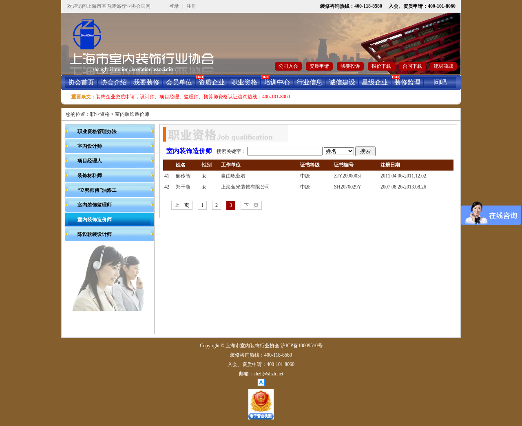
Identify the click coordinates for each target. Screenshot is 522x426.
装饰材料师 (89, 175)
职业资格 (244, 82)
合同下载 (412, 66)
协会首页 (81, 82)
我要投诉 (350, 66)
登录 (174, 6)
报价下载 (381, 66)
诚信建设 (342, 82)
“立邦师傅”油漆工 (97, 190)
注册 (191, 6)
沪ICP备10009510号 (302, 345)
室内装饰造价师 (132, 114)
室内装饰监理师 (94, 205)
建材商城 (443, 66)
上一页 (182, 205)
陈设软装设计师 (94, 234)
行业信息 (309, 82)
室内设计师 (89, 146)
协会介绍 (114, 82)
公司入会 (288, 66)
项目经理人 (89, 161)
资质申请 (319, 66)
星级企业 (375, 82)
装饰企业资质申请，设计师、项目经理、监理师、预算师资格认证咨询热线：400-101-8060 (193, 97)
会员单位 (179, 82)
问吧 (440, 82)
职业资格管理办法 (97, 131)
